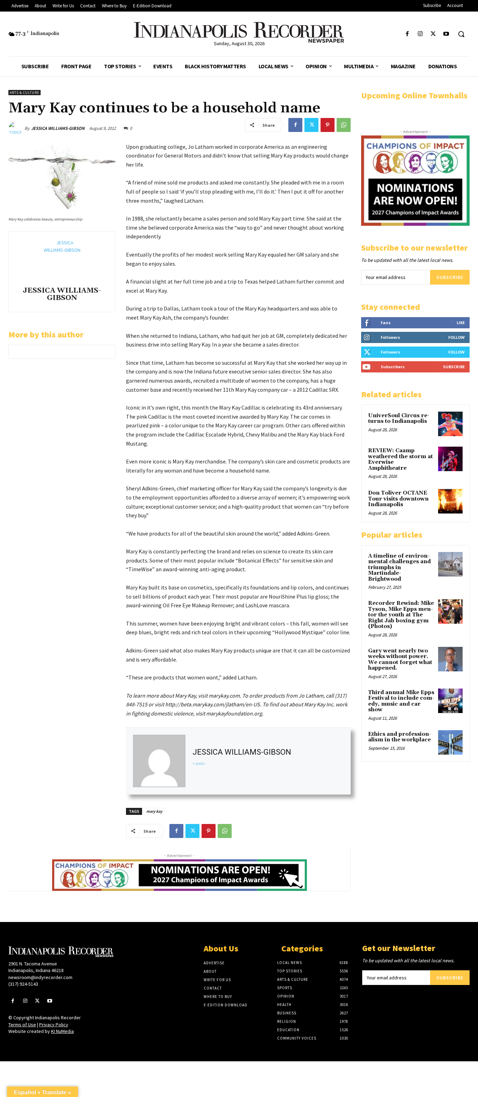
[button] (461, 34)
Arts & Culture (24, 92)
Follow (456, 337)
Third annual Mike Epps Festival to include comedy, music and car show (401, 701)
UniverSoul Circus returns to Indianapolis (398, 418)
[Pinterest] (328, 125)
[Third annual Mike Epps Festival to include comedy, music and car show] (450, 701)
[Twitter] (433, 34)
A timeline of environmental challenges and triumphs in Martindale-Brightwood (399, 567)
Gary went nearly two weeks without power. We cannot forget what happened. (400, 660)
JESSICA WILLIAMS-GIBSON (58, 128)
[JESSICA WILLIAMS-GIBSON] (16, 128)
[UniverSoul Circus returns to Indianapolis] (450, 424)
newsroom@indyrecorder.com (40, 977)
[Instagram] (420, 34)
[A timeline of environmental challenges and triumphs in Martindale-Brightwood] (450, 564)
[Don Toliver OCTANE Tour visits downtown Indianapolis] (450, 501)
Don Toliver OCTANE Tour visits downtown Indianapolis (398, 499)
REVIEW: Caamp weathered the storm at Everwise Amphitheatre (400, 459)
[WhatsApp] (344, 125)
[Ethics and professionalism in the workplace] (450, 742)
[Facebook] (407, 34)
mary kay (154, 811)
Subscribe (449, 277)
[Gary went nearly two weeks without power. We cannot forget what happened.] (450, 659)
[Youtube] (446, 34)
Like (461, 322)
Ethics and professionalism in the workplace (399, 737)
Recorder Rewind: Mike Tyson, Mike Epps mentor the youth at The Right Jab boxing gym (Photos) (401, 615)
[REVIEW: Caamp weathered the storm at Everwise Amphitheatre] (450, 459)
